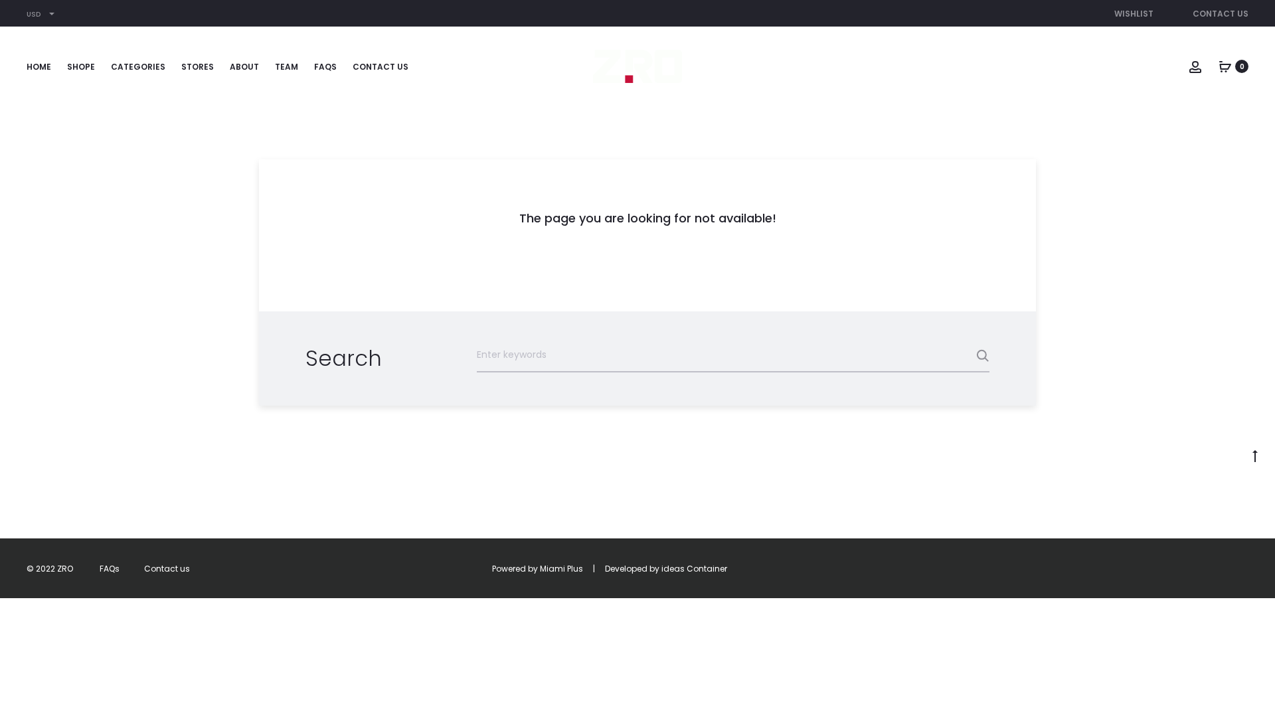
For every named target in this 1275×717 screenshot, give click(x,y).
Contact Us (1220, 13)
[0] (1225, 66)
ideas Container (694, 568)
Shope (81, 66)
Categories (138, 66)
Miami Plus (561, 568)
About (244, 66)
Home (39, 66)
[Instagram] (1186, 569)
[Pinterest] (1215, 569)
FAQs (325, 66)
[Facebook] (1157, 569)
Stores (197, 66)
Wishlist (1133, 13)
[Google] (1244, 569)
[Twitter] (1128, 569)
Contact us (380, 66)
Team (286, 66)
